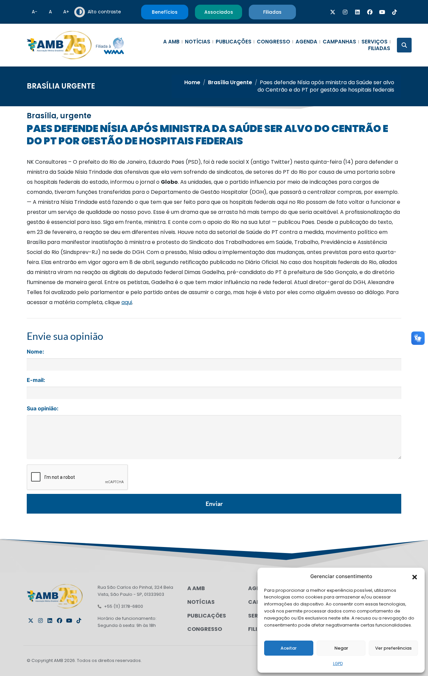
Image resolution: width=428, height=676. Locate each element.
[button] (414, 576)
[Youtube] (382, 12)
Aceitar (289, 648)
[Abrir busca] (404, 45)
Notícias (197, 41)
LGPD (338, 663)
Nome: (35, 351)
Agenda (306, 41)
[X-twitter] (332, 12)
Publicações (233, 41)
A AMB (171, 41)
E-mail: (36, 380)
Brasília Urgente (61, 86)
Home (192, 82)
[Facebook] (369, 12)
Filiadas (379, 48)
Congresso (273, 41)
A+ (66, 11)
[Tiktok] (394, 12)
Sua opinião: (43, 408)
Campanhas (339, 41)
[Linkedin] (357, 12)
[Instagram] (345, 12)
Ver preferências (393, 648)
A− (34, 11)
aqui (126, 302)
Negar (341, 648)
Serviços (374, 41)
